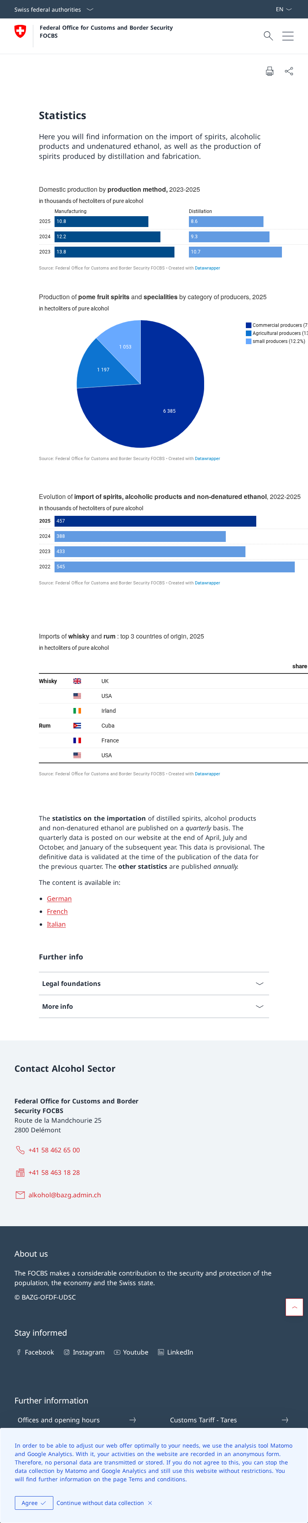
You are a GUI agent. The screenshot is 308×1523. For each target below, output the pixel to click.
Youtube (135, 1352)
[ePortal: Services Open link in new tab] (272, 9)
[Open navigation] (288, 36)
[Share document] (288, 71)
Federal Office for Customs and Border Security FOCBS (107, 31)
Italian (56, 924)
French (57, 911)
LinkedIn (180, 1352)
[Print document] (269, 71)
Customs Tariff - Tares (203, 1420)
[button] (294, 1307)
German (59, 898)
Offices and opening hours (59, 1420)
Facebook (39, 1352)
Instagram (88, 1352)
